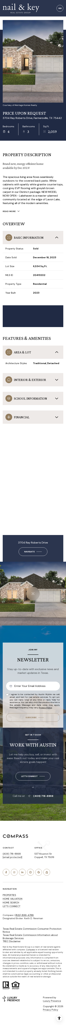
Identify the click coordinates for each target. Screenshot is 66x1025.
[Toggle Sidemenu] (60, 8)
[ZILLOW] (46, 872)
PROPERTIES (9, 895)
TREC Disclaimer (12, 941)
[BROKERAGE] (30, 872)
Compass (30, 949)
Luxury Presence (52, 1000)
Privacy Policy (45, 707)
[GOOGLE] (38, 872)
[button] (33, 776)
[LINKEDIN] (22, 872)
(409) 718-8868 (43, 796)
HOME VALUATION (12, 898)
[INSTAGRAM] (14, 872)
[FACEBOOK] (6, 872)
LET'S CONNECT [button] (11, 906)
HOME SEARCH (11, 902)
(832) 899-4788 (24, 915)
